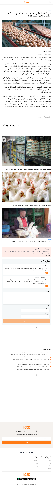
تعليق (47, 291)
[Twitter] (29, 452)
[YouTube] (26, 452)
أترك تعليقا (26, 321)
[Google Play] (22, 478)
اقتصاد (49, 10)
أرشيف (37, 466)
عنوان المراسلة (45, 313)
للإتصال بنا (36, 465)
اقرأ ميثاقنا (47, 255)
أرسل (26, 442)
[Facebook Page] (32, 452)
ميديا (50, 465)
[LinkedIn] (23, 452)
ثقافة (50, 463)
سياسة (49, 458)
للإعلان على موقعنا (35, 461)
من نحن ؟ (36, 458)
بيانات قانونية (36, 463)
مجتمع (50, 461)
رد (46, 272)
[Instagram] (21, 452)
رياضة (50, 466)
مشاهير (49, 468)
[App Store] (31, 478)
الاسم (47, 308)
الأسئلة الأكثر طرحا (35, 460)
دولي (50, 469)
